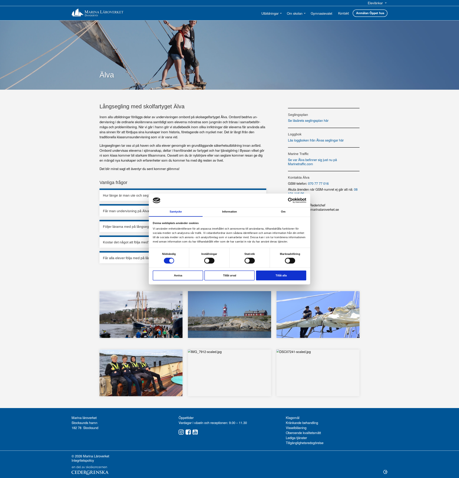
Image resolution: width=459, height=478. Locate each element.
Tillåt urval (229, 275)
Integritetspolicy (83, 460)
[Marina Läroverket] (97, 12)
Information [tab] (229, 211)
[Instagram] (181, 432)
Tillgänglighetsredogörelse (304, 442)
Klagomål (292, 417)
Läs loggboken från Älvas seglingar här (316, 140)
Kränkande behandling (302, 422)
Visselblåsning (296, 427)
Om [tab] (283, 211)
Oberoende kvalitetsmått (303, 432)
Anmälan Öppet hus (370, 13)
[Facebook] (188, 432)
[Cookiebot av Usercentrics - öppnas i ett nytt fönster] (290, 200)
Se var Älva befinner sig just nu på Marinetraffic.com (312, 161)
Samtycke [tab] (176, 211)
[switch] (209, 260)
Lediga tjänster (296, 437)
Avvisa (178, 275)
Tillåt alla (281, 275)
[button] (377, 3)
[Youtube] (195, 432)
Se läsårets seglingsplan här (308, 120)
